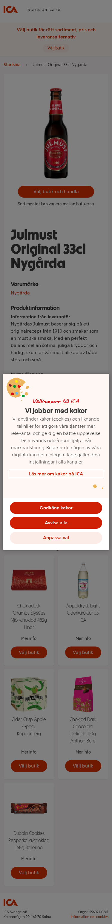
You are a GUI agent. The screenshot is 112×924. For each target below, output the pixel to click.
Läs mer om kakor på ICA (56, 474)
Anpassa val (56, 537)
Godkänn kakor (56, 508)
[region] (56, 462)
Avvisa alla (56, 522)
